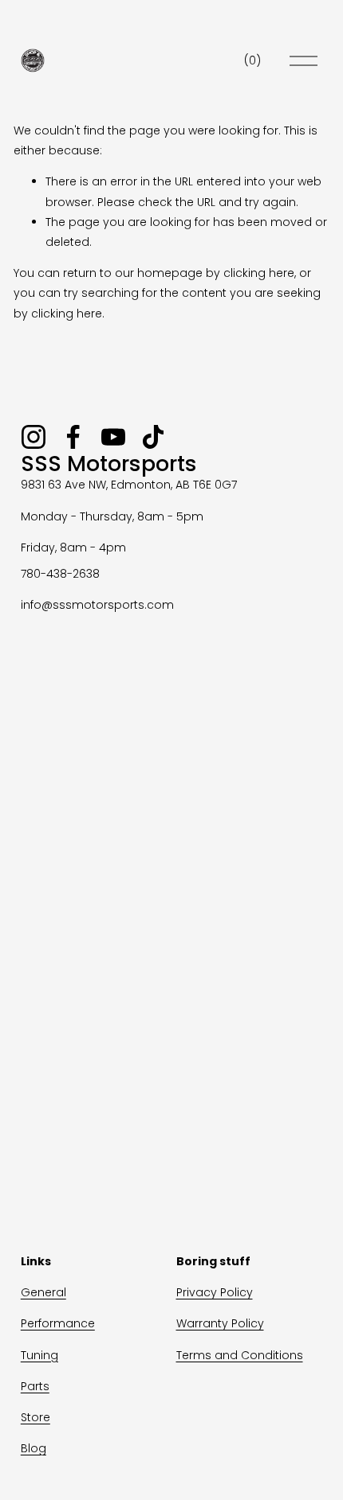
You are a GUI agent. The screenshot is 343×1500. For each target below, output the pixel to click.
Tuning (39, 1355)
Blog (33, 1448)
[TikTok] (153, 437)
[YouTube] (113, 437)
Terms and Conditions (239, 1355)
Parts (35, 1386)
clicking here (258, 273)
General (43, 1292)
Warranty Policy (220, 1323)
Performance (58, 1323)
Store (35, 1417)
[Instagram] (33, 437)
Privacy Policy (214, 1292)
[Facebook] (73, 437)
